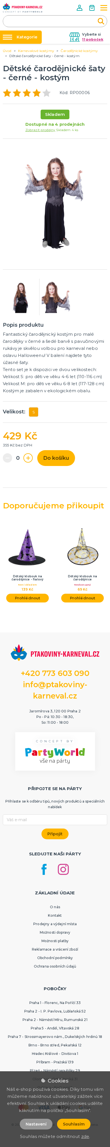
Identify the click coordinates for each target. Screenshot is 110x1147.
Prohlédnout (27, 598)
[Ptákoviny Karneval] (22, 7)
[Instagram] (63, 869)
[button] (80, 7)
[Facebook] (44, 869)
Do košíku (56, 458)
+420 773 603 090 (55, 673)
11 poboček (92, 39)
